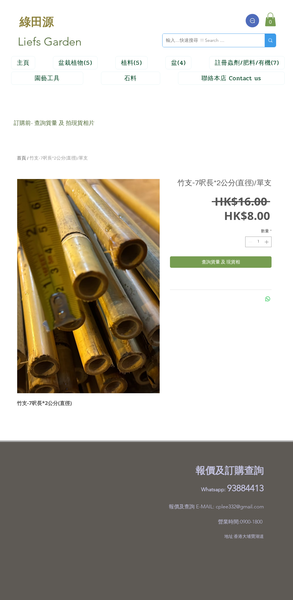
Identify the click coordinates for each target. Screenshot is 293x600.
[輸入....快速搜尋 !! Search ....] (270, 40)
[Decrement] (249, 242)
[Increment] (267, 242)
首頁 (21, 158)
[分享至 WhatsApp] (267, 299)
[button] (270, 19)
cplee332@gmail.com (240, 506)
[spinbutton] (258, 242)
